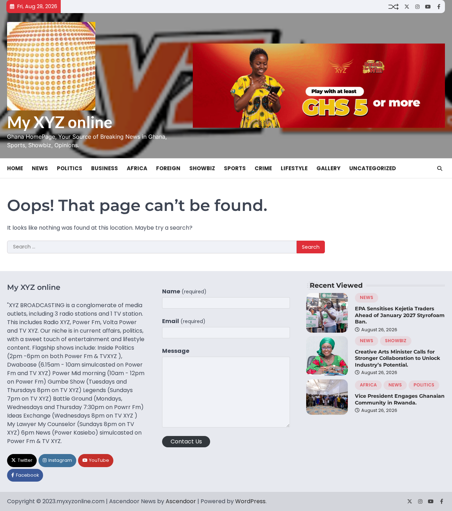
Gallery (328, 168)
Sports (235, 168)
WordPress (250, 501)
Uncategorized (372, 168)
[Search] (439, 168)
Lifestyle (294, 168)
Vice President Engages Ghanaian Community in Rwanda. (400, 399)
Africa (137, 168)
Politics (69, 168)
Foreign (168, 168)
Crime (263, 168)
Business (104, 168)
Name (184, 291)
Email (183, 321)
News (40, 168)
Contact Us (186, 441)
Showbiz (202, 168)
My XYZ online (59, 122)
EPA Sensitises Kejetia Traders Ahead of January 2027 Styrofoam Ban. (400, 315)
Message (175, 351)
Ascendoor (181, 501)
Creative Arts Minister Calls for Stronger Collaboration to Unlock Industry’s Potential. (397, 358)
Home (15, 168)
